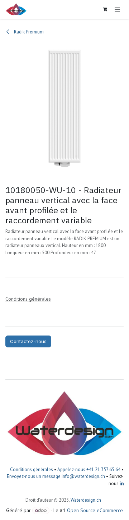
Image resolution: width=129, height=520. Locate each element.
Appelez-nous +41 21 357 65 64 (88, 469)
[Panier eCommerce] (105, 9)
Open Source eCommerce (95, 510)
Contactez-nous (28, 341)
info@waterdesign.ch (83, 476)
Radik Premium (28, 32)
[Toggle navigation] (117, 9)
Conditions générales (31, 469)
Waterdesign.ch (86, 500)
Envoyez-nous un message (34, 476)
